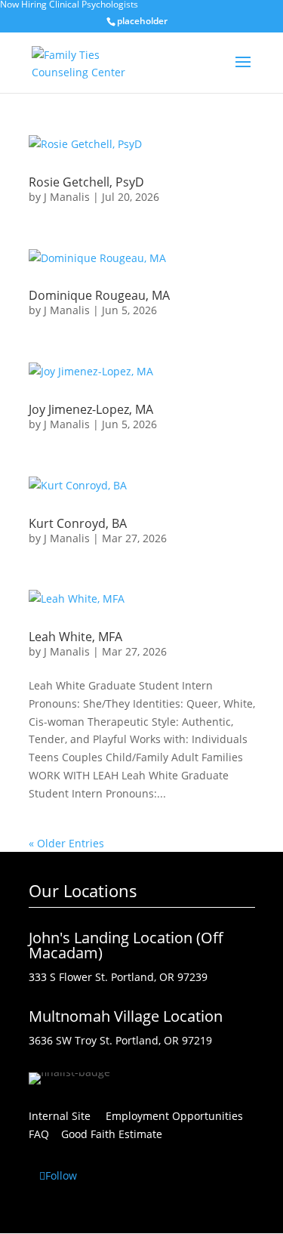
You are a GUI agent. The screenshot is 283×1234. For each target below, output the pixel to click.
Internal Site (60, 1116)
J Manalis (67, 197)
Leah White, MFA (75, 636)
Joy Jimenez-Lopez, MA (91, 409)
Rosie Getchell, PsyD (86, 182)
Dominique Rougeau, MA (99, 295)
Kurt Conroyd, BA (78, 523)
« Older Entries (66, 843)
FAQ (39, 1134)
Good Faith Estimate (111, 1134)
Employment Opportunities (180, 1116)
